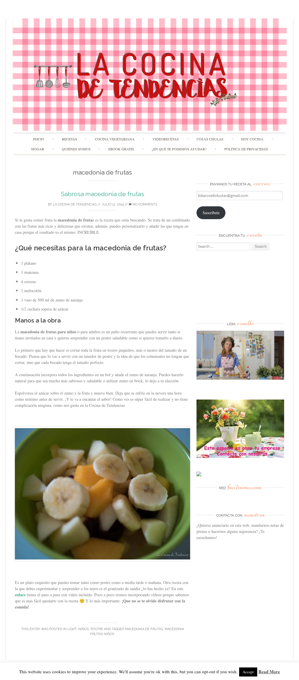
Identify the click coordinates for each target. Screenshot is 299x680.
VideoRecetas (165, 139)
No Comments (144, 204)
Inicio (38, 139)
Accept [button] (248, 671)
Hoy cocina (252, 139)
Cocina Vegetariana (115, 139)
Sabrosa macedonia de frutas (102, 194)
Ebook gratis (121, 149)
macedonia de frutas (144, 629)
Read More (269, 671)
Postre (97, 629)
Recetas (69, 139)
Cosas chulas (210, 139)
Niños (83, 629)
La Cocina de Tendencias (75, 204)
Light (72, 629)
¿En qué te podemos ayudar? (179, 149)
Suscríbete (211, 212)
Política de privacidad (246, 149)
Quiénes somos (76, 149)
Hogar (37, 149)
